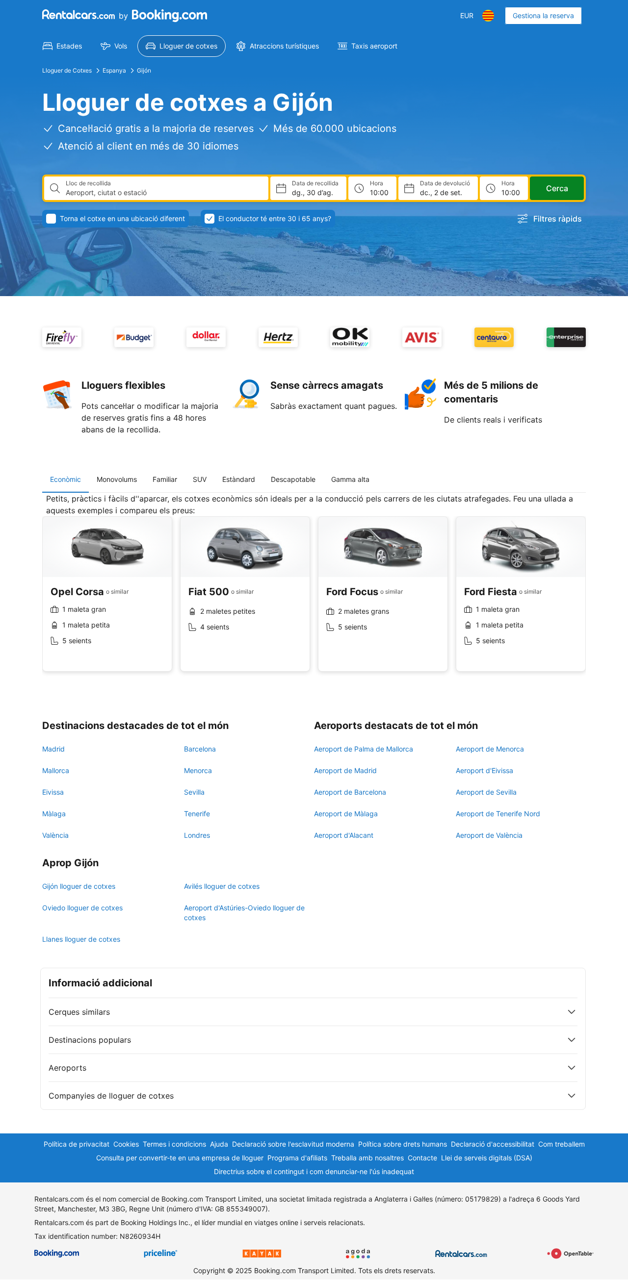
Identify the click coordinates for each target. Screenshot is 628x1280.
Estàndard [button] (238, 479)
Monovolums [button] (117, 479)
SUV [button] (200, 479)
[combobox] (163, 193)
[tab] (65, 479)
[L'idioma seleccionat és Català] (488, 16)
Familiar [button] (165, 479)
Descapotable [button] (293, 479)
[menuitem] (62, 46)
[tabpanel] (314, 590)
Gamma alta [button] (350, 479)
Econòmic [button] (65, 479)
